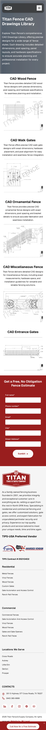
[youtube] (34, 706)
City (11, 428)
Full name (14, 395)
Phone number (16, 406)
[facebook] (12, 706)
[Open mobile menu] (39, 8)
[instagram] (19, 706)
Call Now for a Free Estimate (23, 726)
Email (12, 417)
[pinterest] (26, 706)
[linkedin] (4, 706)
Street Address (16, 439)
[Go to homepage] (8, 8)
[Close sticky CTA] (44, 723)
